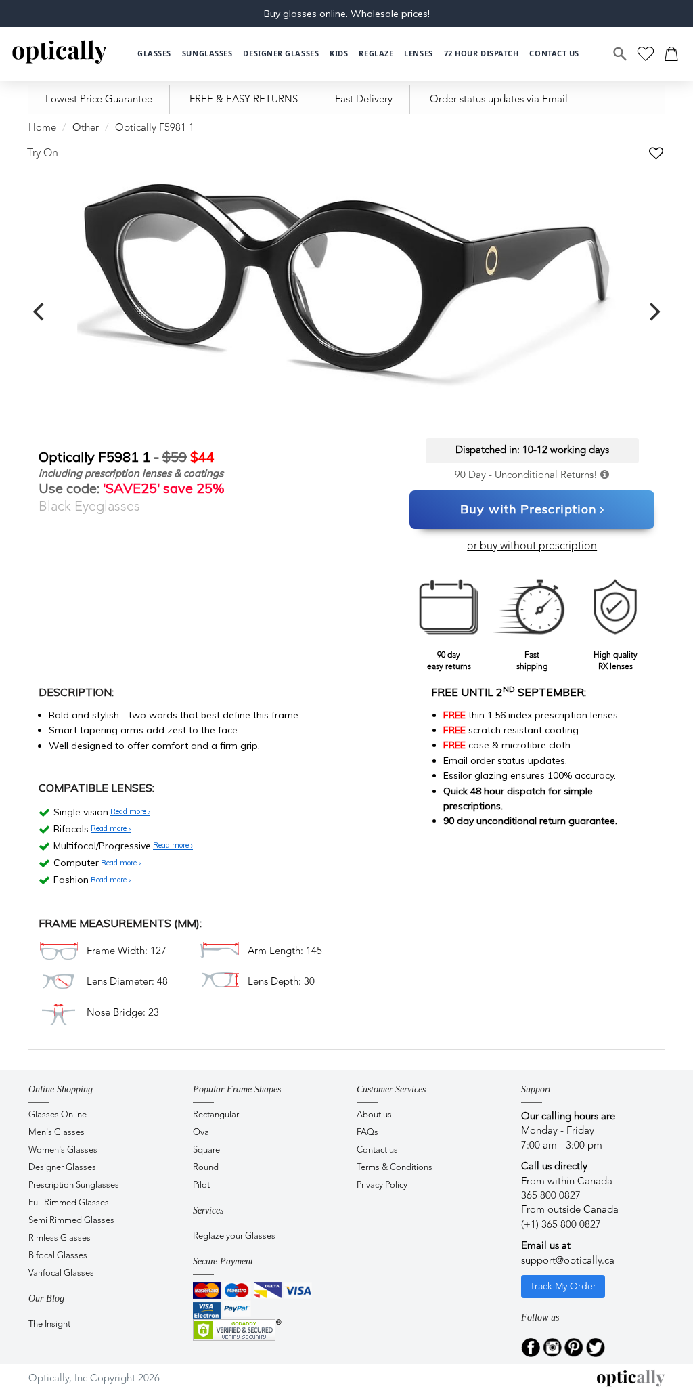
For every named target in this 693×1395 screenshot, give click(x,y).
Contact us (377, 1150)
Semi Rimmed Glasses (71, 1220)
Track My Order (563, 1286)
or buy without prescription (532, 546)
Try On (42, 153)
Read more (129, 812)
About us (374, 1115)
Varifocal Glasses (61, 1273)
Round (206, 1167)
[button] (339, 54)
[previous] (40, 312)
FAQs (367, 1132)
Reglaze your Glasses (234, 1236)
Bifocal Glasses (57, 1255)
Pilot (201, 1185)
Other (85, 128)
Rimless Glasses (59, 1238)
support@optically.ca (567, 1261)
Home (42, 128)
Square (206, 1150)
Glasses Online (57, 1115)
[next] (653, 312)
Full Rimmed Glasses (68, 1203)
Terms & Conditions (394, 1167)
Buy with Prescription (528, 509)
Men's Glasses (56, 1132)
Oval (202, 1132)
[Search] (620, 54)
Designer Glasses (62, 1167)
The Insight (49, 1324)
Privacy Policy (382, 1185)
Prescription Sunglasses (73, 1185)
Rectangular (216, 1115)
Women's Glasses (62, 1150)
